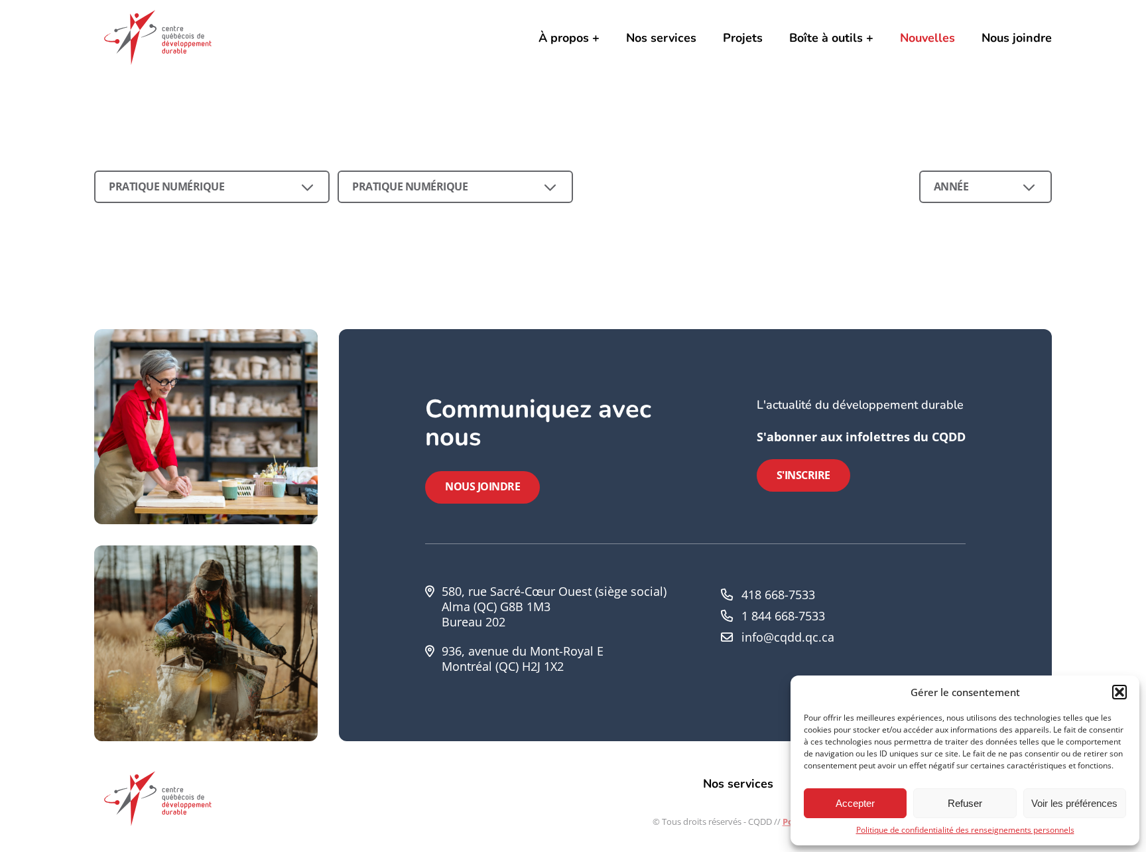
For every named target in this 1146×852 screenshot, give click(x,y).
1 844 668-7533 (783, 616)
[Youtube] (938, 629)
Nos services (661, 38)
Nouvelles (927, 38)
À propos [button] (564, 38)
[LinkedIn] (916, 629)
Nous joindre (1017, 38)
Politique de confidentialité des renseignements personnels (965, 829)
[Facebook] (893, 629)
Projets (743, 38)
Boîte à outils (826, 38)
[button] (1119, 692)
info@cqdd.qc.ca (787, 637)
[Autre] (961, 629)
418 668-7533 (778, 595)
